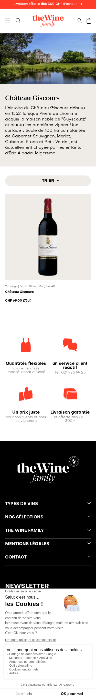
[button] (7, 20)
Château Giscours (19, 292)
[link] (26, 364)
